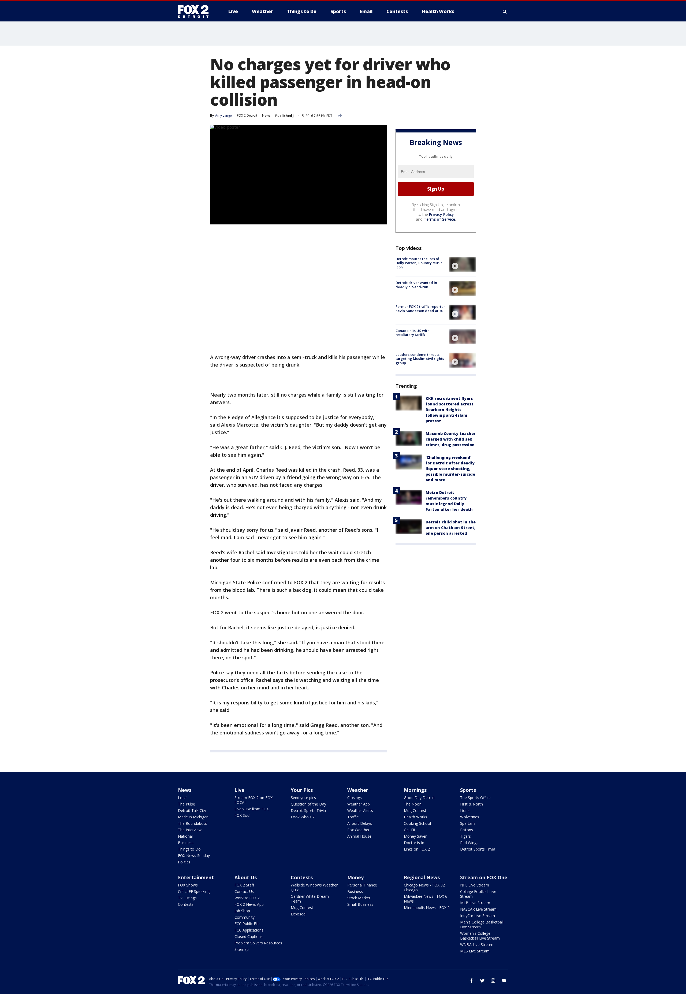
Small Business (360, 904)
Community (244, 917)
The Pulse (186, 804)
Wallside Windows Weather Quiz (314, 887)
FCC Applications (248, 930)
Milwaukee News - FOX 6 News (425, 899)
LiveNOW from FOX (251, 808)
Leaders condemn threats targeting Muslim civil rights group (420, 358)
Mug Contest (415, 810)
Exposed (298, 914)
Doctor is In (414, 842)
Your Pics (302, 790)
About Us (245, 877)
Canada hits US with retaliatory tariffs (413, 332)
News (266, 115)
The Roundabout (192, 823)
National (185, 836)
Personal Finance (362, 885)
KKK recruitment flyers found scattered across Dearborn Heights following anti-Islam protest (450, 409)
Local (182, 797)
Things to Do (189, 849)
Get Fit (409, 829)
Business (185, 842)
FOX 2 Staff (244, 885)
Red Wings (469, 842)
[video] (462, 264)
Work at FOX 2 (247, 897)
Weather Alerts (360, 810)
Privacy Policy (441, 214)
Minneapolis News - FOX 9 (427, 907)
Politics (184, 861)
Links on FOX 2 (417, 849)
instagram (493, 980)
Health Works (415, 816)
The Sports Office (475, 797)
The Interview (190, 829)
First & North (471, 804)
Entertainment (196, 877)
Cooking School (417, 823)
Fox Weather (358, 829)
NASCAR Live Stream (478, 909)
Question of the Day (308, 804)
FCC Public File (247, 923)
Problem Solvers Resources (258, 942)
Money (355, 877)
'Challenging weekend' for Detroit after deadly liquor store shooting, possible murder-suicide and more (450, 468)
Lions (464, 810)
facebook (471, 980)
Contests (185, 904)
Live (239, 790)
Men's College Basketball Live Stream (482, 924)
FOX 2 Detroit (247, 115)
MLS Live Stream (475, 951)
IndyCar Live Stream (477, 915)
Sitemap (241, 949)
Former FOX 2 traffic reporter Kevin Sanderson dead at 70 (420, 308)
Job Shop (242, 910)
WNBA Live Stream (476, 944)
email (503, 980)
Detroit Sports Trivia (308, 810)
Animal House (359, 836)
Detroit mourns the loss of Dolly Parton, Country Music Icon (419, 262)
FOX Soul (242, 815)
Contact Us (244, 891)
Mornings (415, 790)
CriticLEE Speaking (194, 891)
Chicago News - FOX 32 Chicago (424, 887)
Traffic (353, 816)
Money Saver (415, 836)
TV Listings (187, 897)
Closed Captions (248, 936)
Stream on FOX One (483, 877)
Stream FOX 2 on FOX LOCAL (253, 800)
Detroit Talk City (192, 810)
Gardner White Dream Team (310, 899)
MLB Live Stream (475, 902)
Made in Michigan (193, 816)
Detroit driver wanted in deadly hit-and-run (416, 284)
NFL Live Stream (474, 885)
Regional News (422, 877)
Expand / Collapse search (505, 12)
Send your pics (303, 797)
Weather (357, 790)
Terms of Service (439, 219)
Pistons (466, 829)
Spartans (467, 823)
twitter (482, 980)
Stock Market (358, 897)
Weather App (358, 804)
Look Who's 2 (303, 816)
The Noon (413, 804)
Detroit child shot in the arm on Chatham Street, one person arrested (451, 527)
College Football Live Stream (478, 894)
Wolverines (469, 816)
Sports (468, 790)
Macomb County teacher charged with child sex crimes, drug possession (451, 439)
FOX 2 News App (249, 904)
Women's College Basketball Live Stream (480, 936)
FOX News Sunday (194, 855)
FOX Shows (188, 885)
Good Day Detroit (419, 797)
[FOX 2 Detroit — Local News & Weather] (195, 11)
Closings (354, 797)
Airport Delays (359, 823)
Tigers (465, 836)
